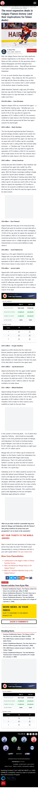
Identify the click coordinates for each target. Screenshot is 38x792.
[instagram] (31, 734)
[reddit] (23, 578)
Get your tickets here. (25, 552)
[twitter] (11, 578)
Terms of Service (17, 766)
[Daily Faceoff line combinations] (27, 578)
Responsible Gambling (28, 766)
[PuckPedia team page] (30, 578)
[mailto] (19, 578)
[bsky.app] (15, 578)
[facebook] (7, 578)
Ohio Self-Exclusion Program (10, 774)
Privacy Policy (8, 766)
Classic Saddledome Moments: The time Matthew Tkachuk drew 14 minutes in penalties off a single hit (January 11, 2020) (19, 655)
